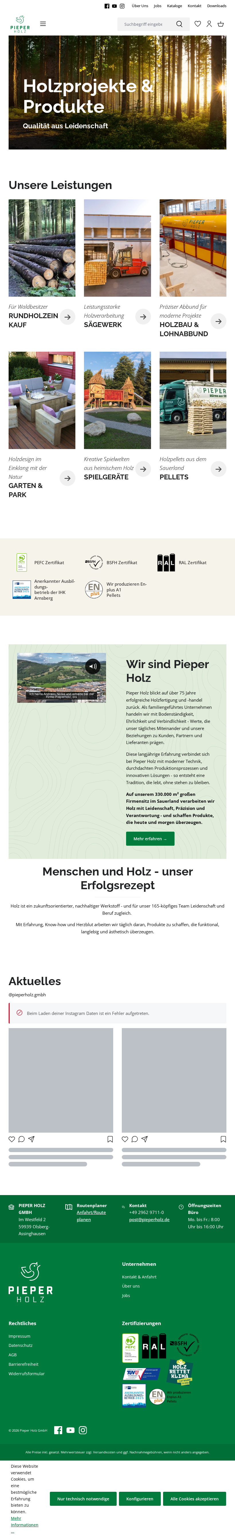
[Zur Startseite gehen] (20, 23)
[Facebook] (107, 6)
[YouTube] (114, 6)
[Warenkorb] (220, 24)
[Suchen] (179, 24)
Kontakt (194, 5)
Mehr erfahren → (150, 838)
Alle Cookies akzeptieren (195, 1498)
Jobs (157, 5)
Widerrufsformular (27, 1373)
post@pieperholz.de (149, 1219)
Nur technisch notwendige (83, 1498)
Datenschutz (21, 1345)
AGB (13, 1354)
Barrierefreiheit (23, 1364)
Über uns (131, 1286)
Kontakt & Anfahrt (139, 1277)
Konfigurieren (139, 1498)
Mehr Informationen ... (24, 1525)
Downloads (216, 5)
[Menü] (43, 24)
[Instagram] (122, 6)
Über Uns (140, 5)
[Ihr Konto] (209, 24)
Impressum (19, 1336)
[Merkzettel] (197, 24)
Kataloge (174, 5)
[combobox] (143, 24)
